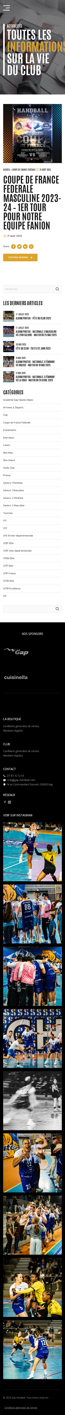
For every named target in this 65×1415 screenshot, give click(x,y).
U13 (5, 528)
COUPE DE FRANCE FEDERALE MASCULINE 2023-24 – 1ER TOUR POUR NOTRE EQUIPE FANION (32, 202)
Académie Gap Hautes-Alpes (18, 399)
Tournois (8, 513)
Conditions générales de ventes (21, 726)
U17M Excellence (12, 588)
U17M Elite (8, 580)
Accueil (6, 169)
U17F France (9, 573)
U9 (4, 596)
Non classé (9, 460)
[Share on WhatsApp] (31, 246)
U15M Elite (8, 558)
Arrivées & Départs (13, 407)
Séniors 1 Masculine (13, 490)
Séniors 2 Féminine (13, 498)
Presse (7, 475)
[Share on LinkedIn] (25, 246)
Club (5, 415)
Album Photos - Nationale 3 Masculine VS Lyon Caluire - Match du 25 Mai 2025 (36, 333)
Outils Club (9, 467)
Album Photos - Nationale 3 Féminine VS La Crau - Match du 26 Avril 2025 (35, 378)
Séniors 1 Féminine (13, 483)
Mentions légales (13, 730)
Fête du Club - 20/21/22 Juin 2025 (33, 348)
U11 (4, 520)
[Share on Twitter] (19, 246)
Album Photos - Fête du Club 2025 (33, 318)
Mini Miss (8, 452)
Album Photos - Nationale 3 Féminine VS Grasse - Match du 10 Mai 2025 (35, 363)
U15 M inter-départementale (18, 535)
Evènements (9, 430)
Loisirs (6, 445)
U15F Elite (8, 543)
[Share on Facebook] (13, 246)
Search (57, 289)
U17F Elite (8, 565)
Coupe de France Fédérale (16, 422)
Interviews (8, 437)
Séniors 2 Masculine (13, 505)
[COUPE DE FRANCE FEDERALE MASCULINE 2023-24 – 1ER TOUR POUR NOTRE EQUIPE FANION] (32, 133)
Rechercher (57, 609)
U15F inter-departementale (17, 550)
